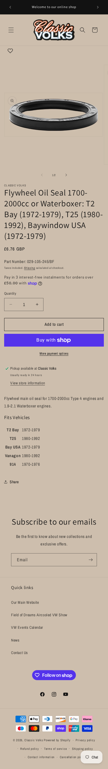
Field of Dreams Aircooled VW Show (39, 614)
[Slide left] (42, 175)
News (15, 640)
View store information (27, 382)
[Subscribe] (90, 559)
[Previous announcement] (10, 7)
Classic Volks (33, 740)
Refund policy (29, 749)
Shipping (29, 268)
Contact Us (19, 652)
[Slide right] (66, 175)
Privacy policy (85, 740)
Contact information (41, 757)
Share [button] (14, 481)
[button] (11, 30)
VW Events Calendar (27, 627)
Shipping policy (82, 749)
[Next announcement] (98, 7)
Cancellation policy (73, 757)
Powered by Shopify (57, 740)
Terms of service (55, 749)
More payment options (54, 353)
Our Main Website (25, 602)
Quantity (10, 293)
